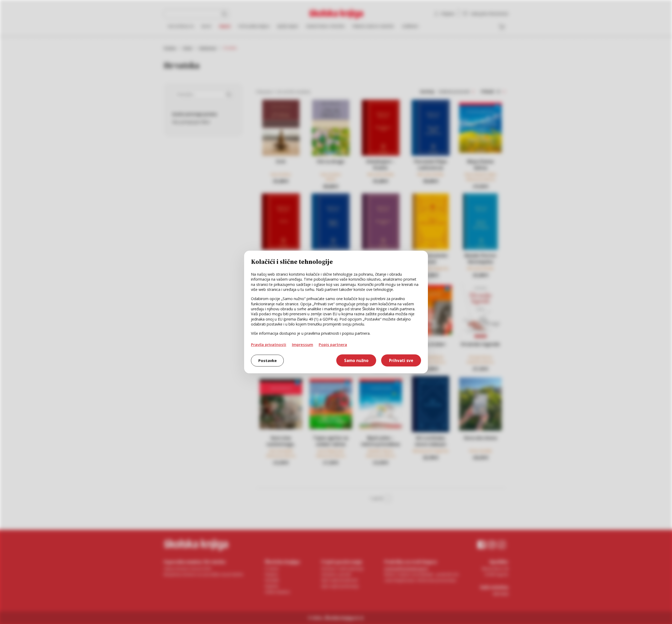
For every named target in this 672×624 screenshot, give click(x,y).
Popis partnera (333, 344)
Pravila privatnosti (268, 344)
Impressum (302, 344)
